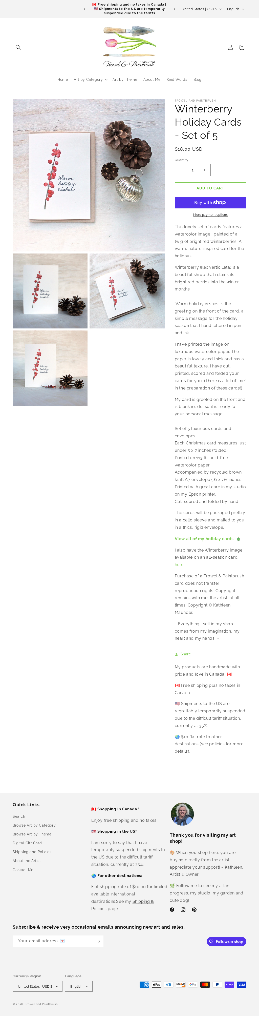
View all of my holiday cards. (205, 538)
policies (217, 743)
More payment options (210, 215)
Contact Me (23, 870)
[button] (18, 47)
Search (19, 816)
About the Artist (27, 861)
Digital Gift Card (27, 843)
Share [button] (186, 654)
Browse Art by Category (34, 825)
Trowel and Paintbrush (41, 1004)
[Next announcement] (174, 9)
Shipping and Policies (32, 852)
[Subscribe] (97, 941)
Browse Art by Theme (32, 834)
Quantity (181, 160)
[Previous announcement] (84, 9)
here (179, 564)
